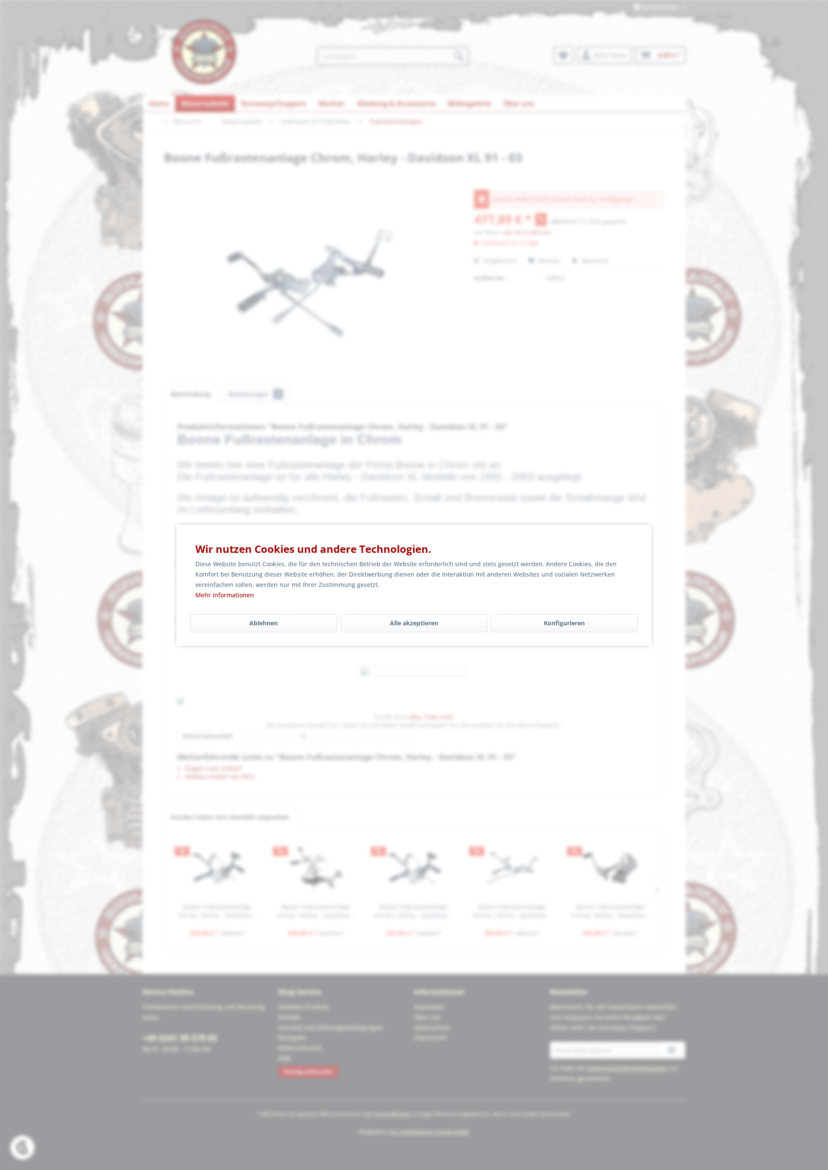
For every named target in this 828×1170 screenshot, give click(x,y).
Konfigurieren (564, 623)
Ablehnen (263, 623)
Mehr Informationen (224, 595)
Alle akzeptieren (414, 623)
